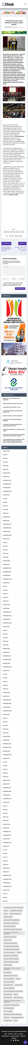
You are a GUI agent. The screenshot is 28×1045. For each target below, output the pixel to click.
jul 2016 (5, 893)
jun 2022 (5, 634)
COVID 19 (6, 910)
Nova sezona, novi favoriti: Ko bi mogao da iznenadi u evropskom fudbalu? (14, 435)
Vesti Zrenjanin (8, 1011)
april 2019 (5, 773)
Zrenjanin (6, 1017)
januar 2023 (6, 608)
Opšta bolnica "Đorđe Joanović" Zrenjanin (12, 969)
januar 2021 (6, 696)
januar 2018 (6, 828)
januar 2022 (6, 652)
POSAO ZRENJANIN (8, 985)
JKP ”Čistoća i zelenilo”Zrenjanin (12, 929)
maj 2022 (5, 637)
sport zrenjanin (18, 997)
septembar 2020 (7, 710)
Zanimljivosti (5, 1036)
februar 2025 (6, 517)
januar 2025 (6, 520)
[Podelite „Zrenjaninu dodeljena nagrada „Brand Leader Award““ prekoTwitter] (8, 231)
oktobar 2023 (6, 575)
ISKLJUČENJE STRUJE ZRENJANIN (11, 920)
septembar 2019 (7, 754)
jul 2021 (5, 674)
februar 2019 (6, 780)
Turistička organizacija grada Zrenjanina (12, 1001)
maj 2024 (5, 549)
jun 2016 (5, 897)
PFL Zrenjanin (7, 972)
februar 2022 (6, 648)
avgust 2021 (6, 670)
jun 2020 (5, 721)
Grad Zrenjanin (8, 917)
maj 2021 (5, 681)
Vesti (13, 27)
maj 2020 (5, 725)
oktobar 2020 (6, 707)
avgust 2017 (6, 846)
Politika (10, 1034)
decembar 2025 (7, 480)
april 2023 (5, 597)
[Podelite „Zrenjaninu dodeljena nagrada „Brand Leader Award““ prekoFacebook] (5, 231)
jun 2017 (5, 853)
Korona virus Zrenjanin (10, 943)
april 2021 (5, 685)
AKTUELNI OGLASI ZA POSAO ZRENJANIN (13, 907)
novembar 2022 (7, 615)
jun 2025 (5, 502)
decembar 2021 (7, 656)
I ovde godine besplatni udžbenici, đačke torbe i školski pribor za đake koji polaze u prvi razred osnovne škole (14, 441)
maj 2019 (5, 769)
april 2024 (5, 553)
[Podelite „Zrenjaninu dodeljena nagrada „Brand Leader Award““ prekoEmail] (20, 231)
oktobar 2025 (6, 487)
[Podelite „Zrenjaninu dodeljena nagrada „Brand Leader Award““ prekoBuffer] (17, 231)
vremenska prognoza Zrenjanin (12, 1014)
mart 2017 (5, 864)
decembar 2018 (7, 787)
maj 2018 (5, 813)
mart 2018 (5, 820)
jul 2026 (5, 454)
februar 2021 (6, 692)
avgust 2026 (6, 451)
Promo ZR (22, 1036)
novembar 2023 (7, 571)
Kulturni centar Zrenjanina (11, 949)
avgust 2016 (6, 890)
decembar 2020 (7, 699)
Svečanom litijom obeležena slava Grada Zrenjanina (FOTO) (12, 425)
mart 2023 (6, 601)
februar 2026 (6, 473)
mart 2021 (5, 688)
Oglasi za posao (14, 1036)
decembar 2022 (7, 612)
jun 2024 (5, 546)
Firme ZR (14, 1038)
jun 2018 (5, 809)
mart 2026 (6, 469)
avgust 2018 (6, 802)
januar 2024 (6, 564)
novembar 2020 (7, 703)
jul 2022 (5, 630)
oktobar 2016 (6, 882)
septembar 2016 (7, 886)
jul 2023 (5, 586)
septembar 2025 (7, 491)
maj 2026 (5, 462)
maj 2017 (5, 857)
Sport (15, 1034)
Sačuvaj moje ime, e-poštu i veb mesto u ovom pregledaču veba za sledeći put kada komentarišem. (13, 284)
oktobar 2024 (6, 531)
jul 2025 (5, 498)
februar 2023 (6, 604)
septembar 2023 (7, 579)
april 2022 (5, 641)
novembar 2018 (7, 791)
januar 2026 (6, 476)
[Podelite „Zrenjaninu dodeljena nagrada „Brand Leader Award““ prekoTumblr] (11, 231)
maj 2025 (5, 506)
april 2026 (5, 465)
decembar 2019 (7, 743)
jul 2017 (5, 849)
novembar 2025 (7, 484)
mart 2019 (5, 776)
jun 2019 (5, 765)
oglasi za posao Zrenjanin (11, 962)
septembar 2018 (7, 798)
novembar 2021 (7, 659)
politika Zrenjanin (9, 982)
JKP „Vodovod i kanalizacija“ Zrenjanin (11, 933)
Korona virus (7, 940)
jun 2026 (5, 458)
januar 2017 (6, 871)
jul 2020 (5, 718)
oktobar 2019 (6, 751)
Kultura (20, 1034)
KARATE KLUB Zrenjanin (10, 937)
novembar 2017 (7, 835)
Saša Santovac (8, 994)
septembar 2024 (7, 535)
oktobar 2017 (6, 838)
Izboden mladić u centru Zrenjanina (13, 415)
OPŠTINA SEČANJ (8, 965)
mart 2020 (6, 732)
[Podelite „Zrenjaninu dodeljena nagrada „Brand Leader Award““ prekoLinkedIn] (14, 231)
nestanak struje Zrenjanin (11, 958)
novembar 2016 (7, 879)
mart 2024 (6, 557)
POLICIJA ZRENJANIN (9, 978)
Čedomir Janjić (8, 1020)
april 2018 (5, 817)
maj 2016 (5, 901)
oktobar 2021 (6, 663)
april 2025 (5, 509)
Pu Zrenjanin (18, 985)
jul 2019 (5, 762)
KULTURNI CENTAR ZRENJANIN (11, 946)
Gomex (5, 913)
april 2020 (5, 729)
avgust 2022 (6, 626)
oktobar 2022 (6, 619)
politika (18, 978)
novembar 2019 (7, 747)
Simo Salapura (8, 997)
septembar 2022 (7, 623)
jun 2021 (5, 677)
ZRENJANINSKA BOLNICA (17, 1017)
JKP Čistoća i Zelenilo (9, 926)
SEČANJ (16, 994)
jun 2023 (5, 590)
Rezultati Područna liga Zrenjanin (13, 991)
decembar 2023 (7, 568)
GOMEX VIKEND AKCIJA (15, 913)
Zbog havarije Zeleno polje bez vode (13, 403)
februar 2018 (6, 824)
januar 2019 (6, 784)
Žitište (15, 1020)
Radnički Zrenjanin (9, 988)
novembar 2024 (7, 527)
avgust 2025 (6, 495)
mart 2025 (6, 513)
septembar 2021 (7, 667)
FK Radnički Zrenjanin (16, 910)
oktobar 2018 (6, 795)
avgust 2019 (6, 758)
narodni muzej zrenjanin (10, 955)
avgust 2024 (6, 538)
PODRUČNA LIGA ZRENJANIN (10, 975)
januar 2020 (6, 740)
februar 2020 (6, 736)
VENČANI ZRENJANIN (9, 1008)
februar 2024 (6, 560)
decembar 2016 (7, 875)
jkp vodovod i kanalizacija (11, 923)
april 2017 (5, 860)
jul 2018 (5, 806)
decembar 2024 (7, 524)
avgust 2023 (6, 582)
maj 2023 (5, 593)
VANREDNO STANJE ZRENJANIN (11, 1005)
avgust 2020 (6, 714)
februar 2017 (6, 868)
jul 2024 (5, 542)
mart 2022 (6, 645)
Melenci (19, 952)
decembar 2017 (7, 831)
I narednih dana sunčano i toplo (12, 407)
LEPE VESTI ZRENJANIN (9, 952)
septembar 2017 (7, 842)
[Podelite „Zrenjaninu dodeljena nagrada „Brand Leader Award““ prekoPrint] (23, 231)
